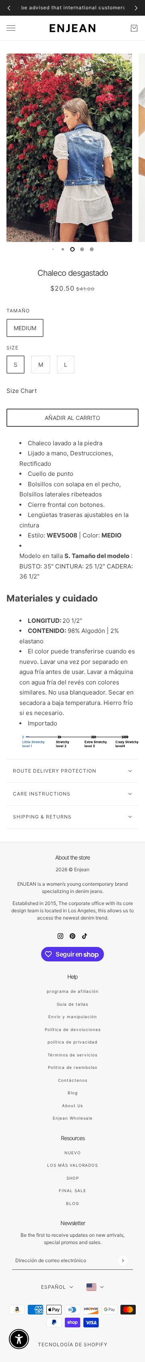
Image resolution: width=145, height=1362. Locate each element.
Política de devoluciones (73, 1029)
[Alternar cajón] (10, 28)
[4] (82, 249)
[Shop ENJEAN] (72, 28)
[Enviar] (122, 1260)
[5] (92, 249)
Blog (73, 1092)
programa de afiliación (73, 991)
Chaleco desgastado (72, 273)
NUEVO (72, 1152)
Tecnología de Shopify (73, 1344)
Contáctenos (72, 1080)
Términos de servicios (72, 1054)
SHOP (72, 1178)
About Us (72, 1105)
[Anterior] (8, 8)
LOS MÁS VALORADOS (72, 1165)
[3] (72, 249)
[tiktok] (85, 936)
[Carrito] (134, 28)
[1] (53, 249)
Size (12, 348)
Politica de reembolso (72, 1067)
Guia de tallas (72, 1004)
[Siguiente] (136, 8)
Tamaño (18, 311)
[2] (63, 249)
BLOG (72, 1203)
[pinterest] (72, 936)
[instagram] (60, 936)
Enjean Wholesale (73, 1118)
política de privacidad (72, 1042)
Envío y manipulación (72, 1016)
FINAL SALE (72, 1190)
